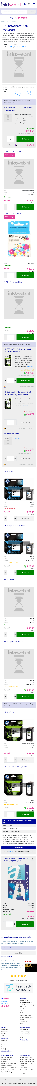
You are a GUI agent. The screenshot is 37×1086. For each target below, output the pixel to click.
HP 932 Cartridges (6, 1066)
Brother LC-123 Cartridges (9, 1068)
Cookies (30, 1080)
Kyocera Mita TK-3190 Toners (26, 1071)
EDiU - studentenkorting (27, 1005)
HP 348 (21, 47)
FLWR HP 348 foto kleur (13, 282)
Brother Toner (24, 1038)
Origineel (18, 94)
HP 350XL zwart (10, 712)
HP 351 (16, 47)
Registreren (4, 1003)
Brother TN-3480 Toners (27, 1061)
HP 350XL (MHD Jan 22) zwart (15, 767)
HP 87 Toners (23, 1068)
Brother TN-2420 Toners (27, 1059)
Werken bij (4, 1032)
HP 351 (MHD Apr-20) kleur (14, 641)
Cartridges (4, 1041)
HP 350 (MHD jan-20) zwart (14, 525)
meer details (29, 125)
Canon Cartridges (25, 1032)
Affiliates (3, 1036)
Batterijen (4, 1049)
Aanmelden (18, 953)
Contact (22, 1019)
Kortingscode (24, 1013)
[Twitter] (4, 1006)
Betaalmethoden (24, 1007)
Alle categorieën (6, 1051)
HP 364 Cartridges (6, 1057)
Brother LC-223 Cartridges (9, 1070)
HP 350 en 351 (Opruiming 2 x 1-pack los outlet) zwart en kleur (18, 393)
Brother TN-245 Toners (26, 1057)
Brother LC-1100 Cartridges (6, 1060)
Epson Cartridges (25, 1034)
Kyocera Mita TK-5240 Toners (26, 1065)
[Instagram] (8, 1006)
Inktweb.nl (6, 998)
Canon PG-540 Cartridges (8, 1063)
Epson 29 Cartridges (7, 1072)
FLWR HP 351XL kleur (12, 214)
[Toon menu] (34, 4)
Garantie (22, 1009)
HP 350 (11, 47)
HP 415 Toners (24, 1074)
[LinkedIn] (6, 1006)
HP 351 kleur (9, 579)
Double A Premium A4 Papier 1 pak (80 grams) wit (16, 859)
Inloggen (4, 1001)
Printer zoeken (24, 1040)
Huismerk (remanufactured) (23, 92)
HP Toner (22, 1036)
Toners (3, 1043)
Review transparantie (26, 1002)
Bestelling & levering (26, 1015)
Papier (3, 1047)
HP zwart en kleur (11, 433)
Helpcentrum (23, 1021)
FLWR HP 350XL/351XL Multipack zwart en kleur (18, 108)
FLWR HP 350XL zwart (12, 152)
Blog (21, 1023)
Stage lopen (4, 1029)
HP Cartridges (24, 1029)
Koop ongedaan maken (26, 1017)
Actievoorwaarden (25, 1011)
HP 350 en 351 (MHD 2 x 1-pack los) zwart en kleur (17, 350)
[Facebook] (2, 1006)
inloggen (10, 851)
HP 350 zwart (9, 471)
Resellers (3, 1034)
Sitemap (7, 1080)
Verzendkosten (24, 1000)
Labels (3, 1045)
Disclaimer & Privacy (19, 1080)
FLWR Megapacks (28, 47)
